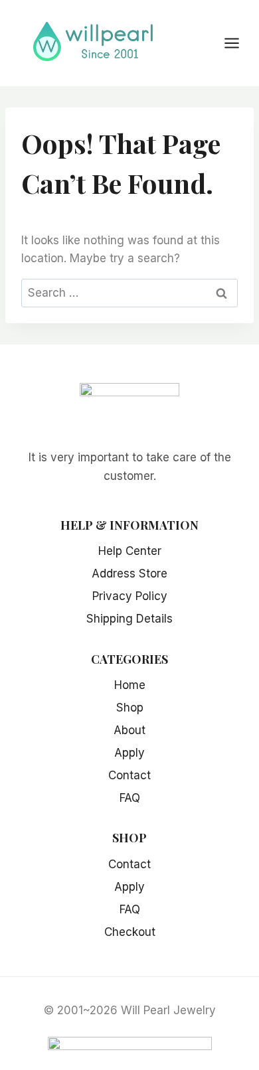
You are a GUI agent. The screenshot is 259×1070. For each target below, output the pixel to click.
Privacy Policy (129, 596)
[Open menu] (238, 43)
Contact (129, 775)
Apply (129, 752)
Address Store (129, 573)
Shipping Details (129, 618)
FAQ (130, 797)
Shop (129, 707)
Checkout (129, 932)
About (129, 730)
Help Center (129, 551)
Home (129, 685)
